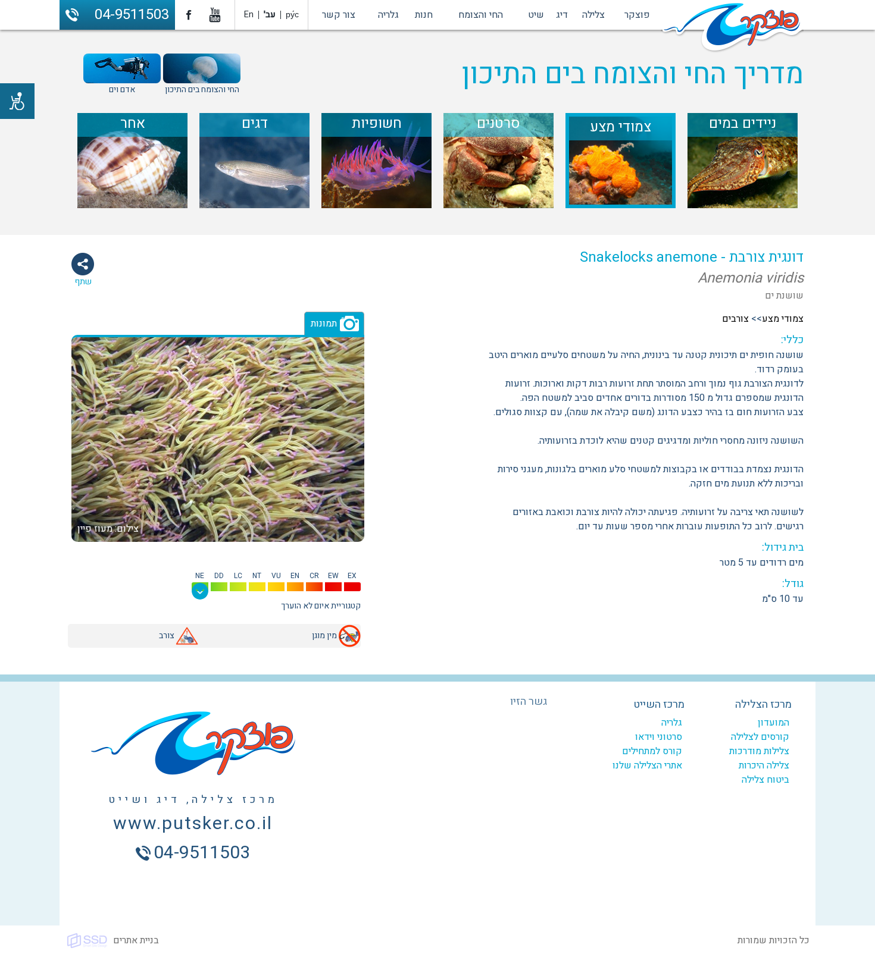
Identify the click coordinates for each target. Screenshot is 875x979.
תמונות (324, 323)
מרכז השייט (659, 704)
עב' (270, 14)
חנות (424, 15)
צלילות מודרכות (759, 751)
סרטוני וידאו (658, 737)
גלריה (388, 15)
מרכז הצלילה (763, 704)
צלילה (593, 15)
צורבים (735, 319)
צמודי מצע (783, 319)
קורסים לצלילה (760, 737)
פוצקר (637, 15)
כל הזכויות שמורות (774, 940)
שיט (536, 15)
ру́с (292, 14)
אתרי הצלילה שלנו (647, 765)
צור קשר (338, 15)
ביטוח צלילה (765, 780)
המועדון (773, 723)
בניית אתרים (136, 940)
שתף (83, 281)
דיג (562, 15)
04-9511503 (132, 14)
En (249, 14)
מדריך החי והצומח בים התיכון (632, 74)
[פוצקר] (732, 29)
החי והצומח (480, 15)
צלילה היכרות (764, 765)
